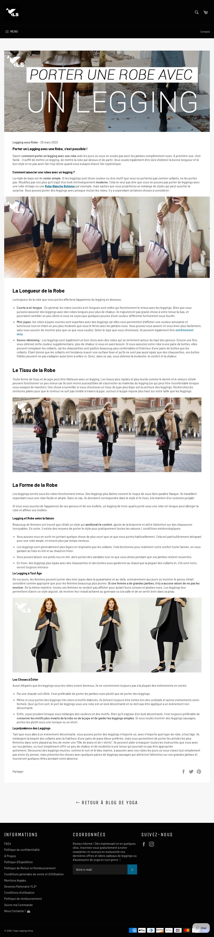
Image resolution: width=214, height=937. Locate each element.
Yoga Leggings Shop (23, 930)
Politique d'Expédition (18, 862)
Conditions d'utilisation (19, 892)
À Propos (10, 856)
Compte (205, 31)
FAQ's (7, 843)
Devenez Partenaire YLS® (20, 886)
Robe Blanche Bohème (60, 186)
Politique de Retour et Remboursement (30, 868)
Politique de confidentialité (22, 849)
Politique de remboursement (23, 898)
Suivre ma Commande (18, 905)
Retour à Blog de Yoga (109, 802)
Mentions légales (15, 880)
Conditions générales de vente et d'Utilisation (34, 874)
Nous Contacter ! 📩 (17, 911)
